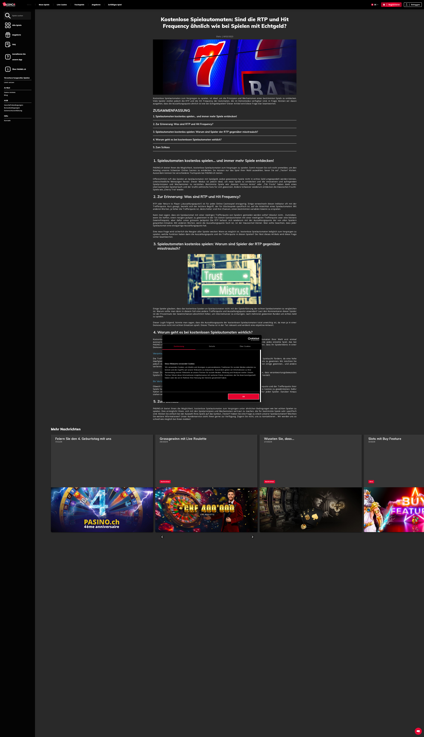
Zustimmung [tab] (179, 346)
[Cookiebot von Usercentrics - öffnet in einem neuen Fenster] (249, 339)
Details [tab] (212, 346)
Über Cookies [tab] (245, 346)
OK (243, 397)
